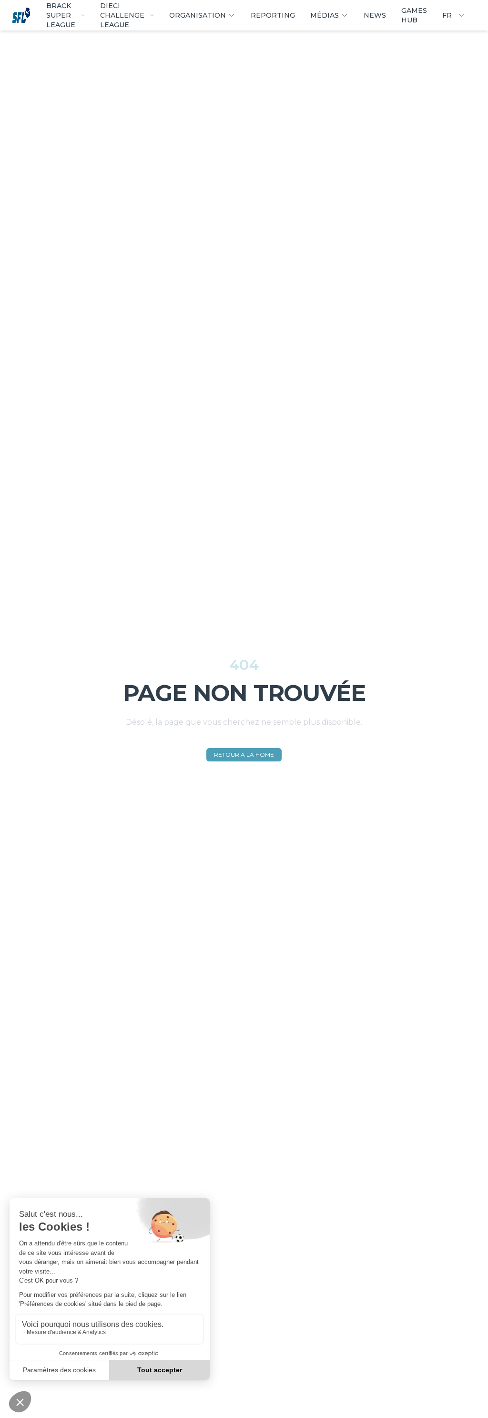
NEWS (375, 15)
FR (447, 15)
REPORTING (273, 15)
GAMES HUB (414, 15)
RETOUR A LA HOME (244, 754)
